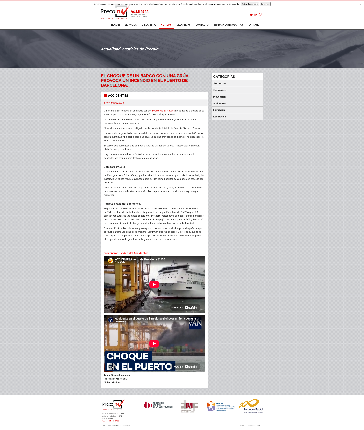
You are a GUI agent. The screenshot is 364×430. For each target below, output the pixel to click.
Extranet (255, 24)
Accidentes (118, 95)
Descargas (184, 24)
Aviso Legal (106, 425)
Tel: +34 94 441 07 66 (110, 421)
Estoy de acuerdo (250, 4)
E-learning (149, 24)
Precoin (115, 24)
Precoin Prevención (124, 13)
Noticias (166, 24)
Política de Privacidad (121, 425)
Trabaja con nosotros (229, 24)
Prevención (219, 96)
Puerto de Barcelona (163, 110)
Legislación (219, 116)
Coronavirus (219, 90)
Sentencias (219, 83)
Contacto (202, 24)
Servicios (131, 24)
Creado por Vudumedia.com (249, 425)
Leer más (265, 4)
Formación (219, 109)
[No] (360, 4)
